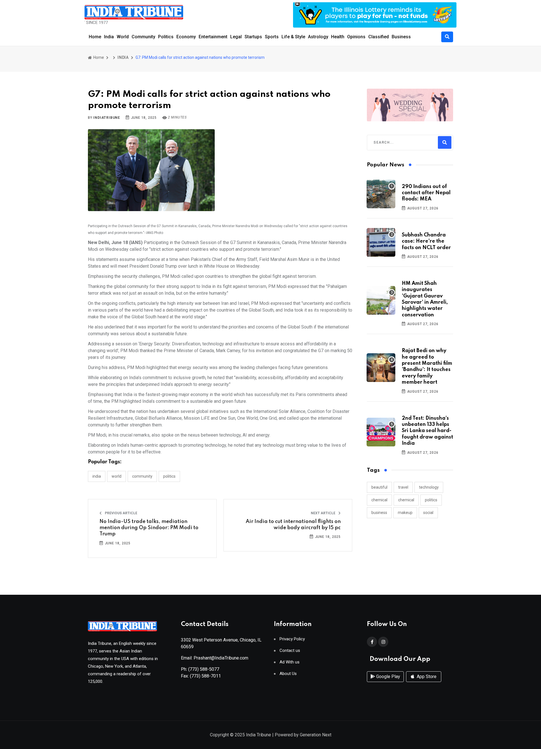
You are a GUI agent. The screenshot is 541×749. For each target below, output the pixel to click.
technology (429, 487)
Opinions (356, 36)
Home (95, 36)
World (123, 36)
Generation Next (315, 734)
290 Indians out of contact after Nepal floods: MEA (426, 193)
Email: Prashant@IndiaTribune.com (214, 658)
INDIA (123, 57)
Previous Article (120, 513)
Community (143, 36)
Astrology (318, 36)
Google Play (387, 676)
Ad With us (290, 662)
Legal (236, 36)
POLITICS (169, 476)
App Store (426, 676)
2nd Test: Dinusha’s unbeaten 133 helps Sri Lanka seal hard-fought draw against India (427, 431)
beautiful (379, 487)
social (428, 512)
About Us (288, 674)
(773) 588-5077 (203, 669)
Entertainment (213, 36)
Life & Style (293, 36)
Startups (253, 36)
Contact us (290, 651)
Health (337, 36)
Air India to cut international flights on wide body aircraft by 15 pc (293, 524)
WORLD (116, 476)
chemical (379, 500)
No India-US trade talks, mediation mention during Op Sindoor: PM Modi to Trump (148, 528)
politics (431, 500)
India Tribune (258, 734)
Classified (378, 36)
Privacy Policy (292, 639)
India (109, 36)
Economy (186, 36)
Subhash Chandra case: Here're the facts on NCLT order (426, 241)
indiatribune (106, 118)
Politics (166, 36)
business (379, 512)
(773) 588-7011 (205, 676)
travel (403, 487)
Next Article (323, 513)
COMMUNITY (142, 476)
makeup (405, 512)
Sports (272, 36)
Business (401, 36)
